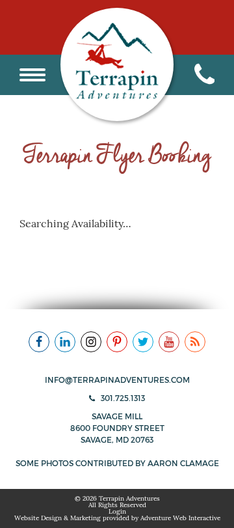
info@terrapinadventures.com (117, 380)
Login (117, 511)
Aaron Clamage (183, 463)
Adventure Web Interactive (180, 518)
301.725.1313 (121, 398)
